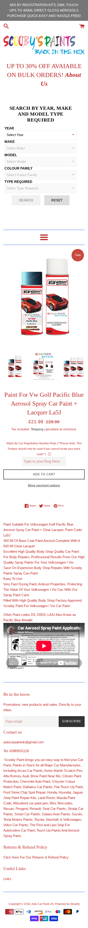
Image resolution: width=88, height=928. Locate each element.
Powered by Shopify (67, 904)
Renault (35, 809)
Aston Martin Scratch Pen (63, 771)
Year (9, 128)
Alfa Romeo (12, 776)
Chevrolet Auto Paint (35, 781)
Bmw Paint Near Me (45, 776)
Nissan (8, 809)
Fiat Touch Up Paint (68, 787)
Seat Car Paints (54, 809)
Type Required (18, 182)
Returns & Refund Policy (50, 857)
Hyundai (65, 792)
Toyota (39, 819)
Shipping (37, 429)
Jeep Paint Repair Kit (18, 798)
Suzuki (77, 814)
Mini (53, 803)
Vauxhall (52, 819)
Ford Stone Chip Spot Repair (24, 792)
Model (11, 155)
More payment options (44, 485)
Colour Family (18, 168)
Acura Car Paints (30, 771)
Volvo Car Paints (15, 825)
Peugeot (22, 809)
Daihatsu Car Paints (37, 787)
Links (7, 879)
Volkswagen (72, 819)
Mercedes (65, 803)
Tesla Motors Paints (17, 819)
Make (10, 142)
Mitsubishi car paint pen (30, 803)
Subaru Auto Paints (56, 814)
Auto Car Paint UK (42, 904)
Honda (52, 792)
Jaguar (78, 792)
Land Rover (46, 798)
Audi (25, 776)
